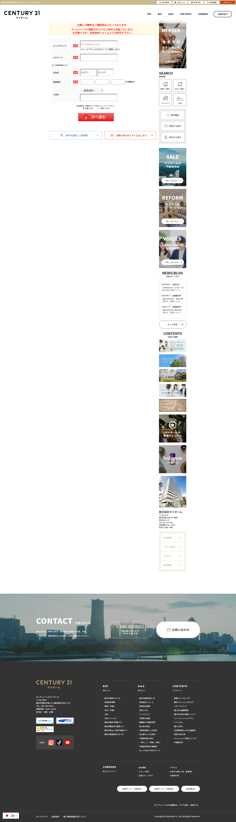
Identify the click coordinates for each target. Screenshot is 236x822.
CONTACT (223, 14)
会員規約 (55, 816)
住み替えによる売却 (147, 734)
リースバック (144, 714)
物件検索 (165, 2)
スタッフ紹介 (169, 546)
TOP (149, 14)
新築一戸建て (165, 89)
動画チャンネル (180, 698)
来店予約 (197, 2)
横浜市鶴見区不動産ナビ (114, 726)
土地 (180, 103)
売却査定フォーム (146, 702)
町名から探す (175, 137)
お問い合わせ (180, 630)
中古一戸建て (180, 89)
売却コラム (143, 710)
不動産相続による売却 (148, 730)
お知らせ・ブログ (146, 775)
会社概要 (167, 537)
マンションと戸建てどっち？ (185, 738)
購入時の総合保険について (184, 714)
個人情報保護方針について (74, 816)
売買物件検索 (109, 702)
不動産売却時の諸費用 (148, 746)
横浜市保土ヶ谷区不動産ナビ (116, 730)
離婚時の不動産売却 (147, 722)
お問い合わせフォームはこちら (131, 135)
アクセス (167, 555)
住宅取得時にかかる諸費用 (184, 730)
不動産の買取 (144, 718)
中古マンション (110, 718)
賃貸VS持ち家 (179, 734)
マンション (165, 103)
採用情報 (167, 565)
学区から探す (175, 126)
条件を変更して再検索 (77, 135)
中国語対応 (178, 742)
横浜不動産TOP (110, 698)
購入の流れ (178, 726)
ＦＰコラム (178, 722)
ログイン (227, 2)
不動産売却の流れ (146, 738)
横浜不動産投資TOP (112, 734)
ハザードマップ (180, 706)
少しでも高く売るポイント (150, 750)
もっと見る (173, 324)
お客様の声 (174, 775)
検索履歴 (213, 2)
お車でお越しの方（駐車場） (181, 771)
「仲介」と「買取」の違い (150, 742)
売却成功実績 (144, 706)
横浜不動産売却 (145, 698)
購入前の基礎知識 (181, 710)
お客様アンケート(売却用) (163, 789)
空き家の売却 (144, 726)
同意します (89, 108)
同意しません (105, 108)
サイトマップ (42, 816)
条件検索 (175, 115)
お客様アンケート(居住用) (131, 789)
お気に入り (181, 2)
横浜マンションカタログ (184, 702)
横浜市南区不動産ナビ (113, 722)
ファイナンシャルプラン (184, 718)
